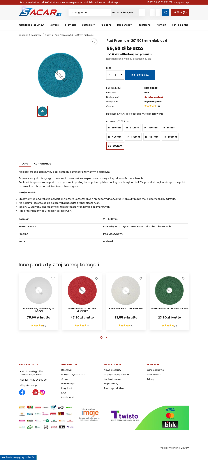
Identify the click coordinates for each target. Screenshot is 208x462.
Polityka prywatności (73, 374)
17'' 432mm (133, 136)
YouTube (35, 392)
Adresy (150, 379)
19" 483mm (170, 136)
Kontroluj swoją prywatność (18, 457)
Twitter (29, 392)
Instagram (42, 392)
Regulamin (67, 388)
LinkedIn (49, 392)
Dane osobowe (155, 369)
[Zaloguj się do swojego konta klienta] (152, 12)
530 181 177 (166, 2)
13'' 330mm (132, 127)
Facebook (22, 392)
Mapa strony (111, 383)
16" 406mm (115, 136)
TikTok (56, 392)
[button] (101, 337)
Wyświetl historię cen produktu (129, 54)
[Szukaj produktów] (142, 12)
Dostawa (66, 369)
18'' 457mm (152, 136)
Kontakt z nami (112, 379)
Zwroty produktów (114, 388)
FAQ (63, 392)
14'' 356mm (151, 127)
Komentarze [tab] (42, 163)
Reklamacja (67, 383)
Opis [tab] (24, 163)
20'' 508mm (115, 145)
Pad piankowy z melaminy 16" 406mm (39, 310)
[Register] (158, 12)
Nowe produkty (112, 369)
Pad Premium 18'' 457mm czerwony (82, 310)
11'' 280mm (114, 127)
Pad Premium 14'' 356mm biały (126, 309)
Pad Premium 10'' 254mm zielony (169, 309)
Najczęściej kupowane (116, 374)
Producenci (67, 397)
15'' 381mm (169, 127)
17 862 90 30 (153, 2)
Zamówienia (153, 374)
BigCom (185, 447)
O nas (64, 379)
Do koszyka (140, 75)
